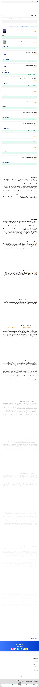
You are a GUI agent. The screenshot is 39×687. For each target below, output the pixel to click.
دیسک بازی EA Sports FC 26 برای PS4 (31, 101)
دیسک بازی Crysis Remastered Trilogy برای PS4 (29, 157)
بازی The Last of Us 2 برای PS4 (10, 327)
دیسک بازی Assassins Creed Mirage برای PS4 (30, 112)
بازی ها (33, 10)
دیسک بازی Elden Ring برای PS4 (32, 146)
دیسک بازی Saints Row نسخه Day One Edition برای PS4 (28, 41)
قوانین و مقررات (35, 658)
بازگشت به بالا (19, 676)
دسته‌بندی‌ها (36, 661)
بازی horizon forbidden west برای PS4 (31, 272)
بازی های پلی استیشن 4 (29, 10)
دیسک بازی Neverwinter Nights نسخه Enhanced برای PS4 (28, 30)
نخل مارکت (36, 10)
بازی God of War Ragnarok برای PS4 (31, 243)
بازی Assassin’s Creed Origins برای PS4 (31, 52)
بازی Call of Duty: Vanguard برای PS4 (31, 90)
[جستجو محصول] (36, 22)
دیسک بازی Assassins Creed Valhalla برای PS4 (30, 123)
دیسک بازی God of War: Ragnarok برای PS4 (30, 134)
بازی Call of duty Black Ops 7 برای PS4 (31, 301)
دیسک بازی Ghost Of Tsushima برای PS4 (31, 65)
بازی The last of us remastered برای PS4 (30, 327)
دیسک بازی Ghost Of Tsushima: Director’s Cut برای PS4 (28, 78)
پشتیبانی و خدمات (35, 655)
